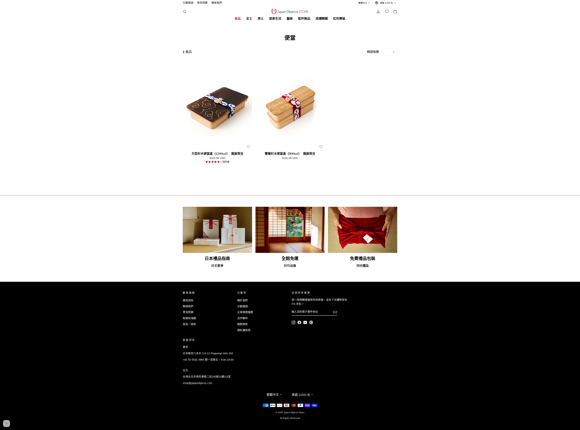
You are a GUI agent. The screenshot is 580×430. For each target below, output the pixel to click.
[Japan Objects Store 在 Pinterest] (311, 322)
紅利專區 (339, 18)
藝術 (290, 18)
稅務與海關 (189, 318)
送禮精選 (322, 18)
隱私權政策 (244, 330)
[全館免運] (290, 230)
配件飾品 (304, 18)
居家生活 (275, 18)
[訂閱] (335, 312)
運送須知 (188, 300)
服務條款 (242, 324)
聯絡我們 (216, 2)
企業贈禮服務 (245, 312)
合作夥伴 (242, 318)
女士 (249, 18)
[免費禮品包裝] (362, 230)
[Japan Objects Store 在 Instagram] (293, 322)
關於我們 (242, 300)
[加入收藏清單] (248, 146)
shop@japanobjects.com (197, 383)
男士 (261, 18)
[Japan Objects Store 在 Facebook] (299, 322)
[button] (213, 161)
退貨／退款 (189, 324)
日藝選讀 (188, 2)
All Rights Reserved (290, 418)
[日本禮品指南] (217, 230)
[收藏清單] (386, 11)
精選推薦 (373, 52)
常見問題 (202, 2)
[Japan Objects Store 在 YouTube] (305, 322)
